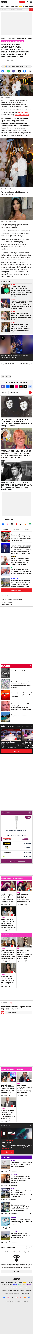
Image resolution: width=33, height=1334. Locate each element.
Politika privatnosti (14, 1293)
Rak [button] (14, 1252)
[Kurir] (3, 2)
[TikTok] (25, 386)
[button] (30, 60)
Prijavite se (8, 1152)
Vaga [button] (25, 1252)
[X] (12, 386)
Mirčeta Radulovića (22, 115)
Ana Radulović (23, 112)
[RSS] (25, 524)
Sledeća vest (24, 363)
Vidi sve (16, 751)
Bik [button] (5, 1252)
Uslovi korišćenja (24, 1293)
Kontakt (10, 1290)
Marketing (4, 1290)
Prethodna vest (9, 363)
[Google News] (30, 386)
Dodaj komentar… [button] (11, 1012)
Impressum (16, 1290)
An (3, 376)
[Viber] (3, 386)
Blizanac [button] (9, 1252)
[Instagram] (16, 386)
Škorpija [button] (30, 1252)
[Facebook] (8, 386)
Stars (9, 38)
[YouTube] (21, 386)
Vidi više (16, 1271)
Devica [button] (21, 1252)
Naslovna (3, 38)
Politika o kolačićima (26, 1290)
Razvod (8, 376)
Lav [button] (17, 1252)
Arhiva (6, 1293)
